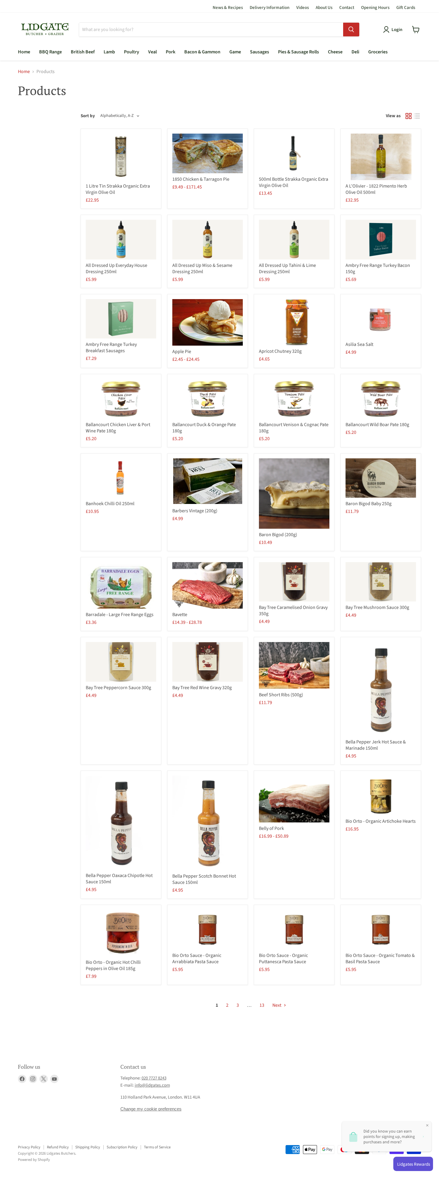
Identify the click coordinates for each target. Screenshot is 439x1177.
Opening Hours (375, 7)
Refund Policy (58, 1147)
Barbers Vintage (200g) (194, 511)
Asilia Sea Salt (359, 344)
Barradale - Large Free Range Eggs (120, 614)
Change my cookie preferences (151, 1108)
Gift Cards (405, 7)
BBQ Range (50, 52)
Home (24, 52)
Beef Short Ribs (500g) (281, 695)
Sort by (88, 115)
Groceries (378, 52)
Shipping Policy (87, 1147)
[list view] (417, 116)
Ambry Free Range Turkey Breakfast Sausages (111, 347)
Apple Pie (181, 351)
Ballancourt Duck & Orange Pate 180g (204, 427)
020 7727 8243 (154, 1078)
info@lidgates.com (152, 1085)
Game (235, 52)
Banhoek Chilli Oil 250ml (110, 503)
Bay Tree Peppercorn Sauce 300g (118, 687)
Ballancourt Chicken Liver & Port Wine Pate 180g (118, 427)
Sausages (259, 52)
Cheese (335, 52)
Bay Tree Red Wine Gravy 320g (202, 687)
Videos (302, 7)
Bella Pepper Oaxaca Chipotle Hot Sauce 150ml (119, 878)
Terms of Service (157, 1147)
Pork (170, 52)
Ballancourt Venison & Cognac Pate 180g (294, 427)
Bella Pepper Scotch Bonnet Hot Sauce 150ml (204, 879)
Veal (152, 52)
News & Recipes (228, 7)
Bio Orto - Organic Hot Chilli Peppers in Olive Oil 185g (113, 965)
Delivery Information (269, 7)
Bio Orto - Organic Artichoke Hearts (381, 821)
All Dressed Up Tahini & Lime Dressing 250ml (287, 268)
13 (262, 1005)
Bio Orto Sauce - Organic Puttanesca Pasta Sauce (283, 958)
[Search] (351, 29)
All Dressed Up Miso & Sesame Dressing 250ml (202, 268)
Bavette (179, 614)
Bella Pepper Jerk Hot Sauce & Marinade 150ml (376, 745)
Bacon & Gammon (202, 52)
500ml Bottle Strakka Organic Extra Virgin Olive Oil (293, 182)
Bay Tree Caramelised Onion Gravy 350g (293, 610)
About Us (324, 7)
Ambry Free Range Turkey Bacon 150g (378, 268)
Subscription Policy (122, 1147)
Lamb (109, 52)
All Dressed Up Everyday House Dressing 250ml (116, 268)
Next (277, 1005)
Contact (346, 7)
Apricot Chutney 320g (280, 351)
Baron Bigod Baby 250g (369, 503)
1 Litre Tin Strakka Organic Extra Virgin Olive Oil (118, 189)
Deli (355, 52)
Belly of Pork (271, 828)
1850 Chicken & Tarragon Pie (200, 179)
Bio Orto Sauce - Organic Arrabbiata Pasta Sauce (196, 958)
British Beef (83, 52)
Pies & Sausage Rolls (298, 52)
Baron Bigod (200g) (278, 534)
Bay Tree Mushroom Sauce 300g (377, 607)
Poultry (131, 52)
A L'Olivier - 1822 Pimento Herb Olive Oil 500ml (376, 189)
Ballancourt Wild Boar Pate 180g (377, 424)
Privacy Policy (29, 1147)
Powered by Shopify (34, 1159)
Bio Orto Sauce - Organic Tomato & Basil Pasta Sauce (380, 958)
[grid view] (408, 116)
